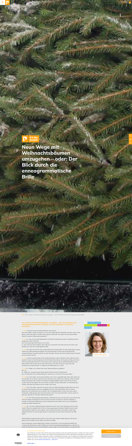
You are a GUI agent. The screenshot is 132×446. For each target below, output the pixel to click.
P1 (108, 325)
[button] (2, 2)
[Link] (7, 2)
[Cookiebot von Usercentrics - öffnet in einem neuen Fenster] (18, 443)
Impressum (54, 439)
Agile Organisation (102, 325)
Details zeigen (30, 443)
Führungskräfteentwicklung (94, 322)
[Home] (30, 139)
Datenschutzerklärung (44, 439)
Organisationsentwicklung (90, 325)
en (127, 2)
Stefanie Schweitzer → (101, 354)
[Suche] (130, 2)
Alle (85, 322)
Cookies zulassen (111, 431)
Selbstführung (88, 327)
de (124, 2)
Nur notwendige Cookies (111, 435)
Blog (23, 315)
